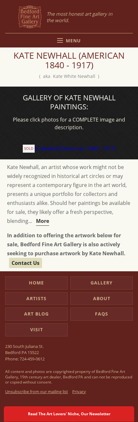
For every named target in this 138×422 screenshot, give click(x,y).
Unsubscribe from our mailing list (36, 391)
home (36, 283)
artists (36, 298)
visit (36, 329)
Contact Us (25, 262)
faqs (101, 314)
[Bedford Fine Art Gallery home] (30, 17)
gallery (102, 283)
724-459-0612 (32, 359)
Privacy (79, 391)
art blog (36, 314)
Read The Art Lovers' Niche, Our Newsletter (69, 414)
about (101, 298)
